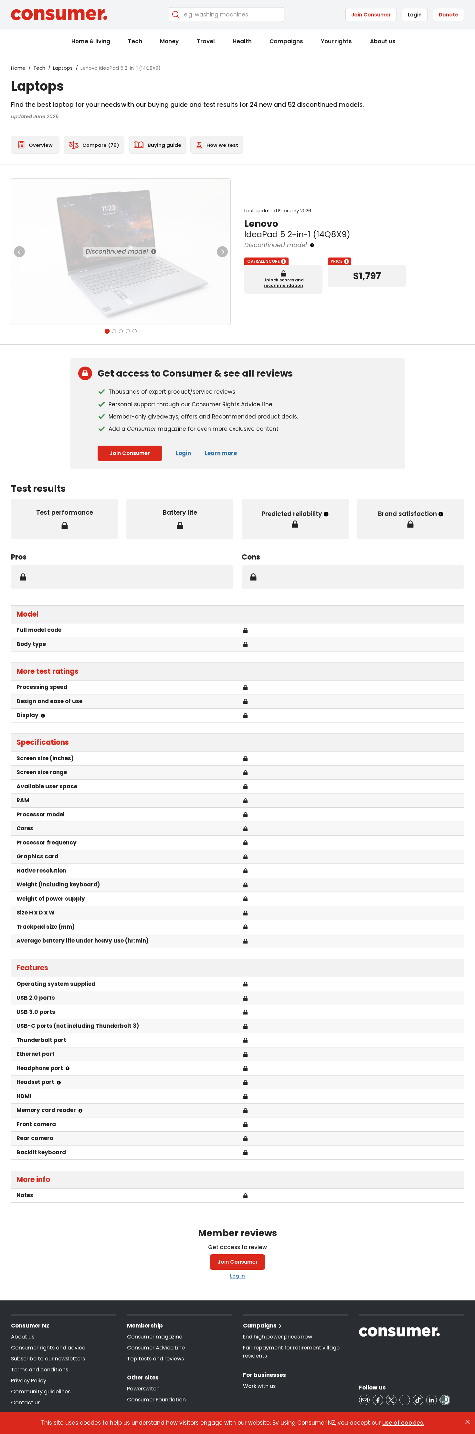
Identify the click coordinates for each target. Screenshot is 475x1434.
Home (18, 68)
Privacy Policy (28, 1380)
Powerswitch (143, 1388)
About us (383, 41)
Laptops (63, 68)
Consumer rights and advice (48, 1347)
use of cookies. (403, 1423)
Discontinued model (117, 251)
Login (415, 14)
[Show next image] (222, 251)
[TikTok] (418, 1400)
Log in (237, 1275)
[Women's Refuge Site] (444, 1400)
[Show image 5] (134, 331)
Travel (206, 41)
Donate (448, 14)
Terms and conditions (39, 1369)
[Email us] (364, 1400)
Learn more (221, 453)
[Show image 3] (121, 331)
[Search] (176, 14)
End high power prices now (277, 1336)
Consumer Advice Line (156, 1347)
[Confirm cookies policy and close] (467, 1422)
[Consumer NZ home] (59, 14)
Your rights (336, 41)
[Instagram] (404, 1400)
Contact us (25, 1402)
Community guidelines (40, 1391)
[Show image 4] (128, 331)
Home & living (90, 41)
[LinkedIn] (431, 1400)
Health (242, 41)
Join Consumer (371, 14)
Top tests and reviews (155, 1358)
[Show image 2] (114, 331)
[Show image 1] (107, 331)
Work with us (259, 1386)
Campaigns (286, 41)
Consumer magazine (154, 1336)
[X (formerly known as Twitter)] (391, 1400)
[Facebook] (378, 1400)
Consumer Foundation (156, 1399)
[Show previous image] (19, 251)
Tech (135, 41)
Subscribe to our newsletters (48, 1358)
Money (169, 41)
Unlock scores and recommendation (283, 282)
